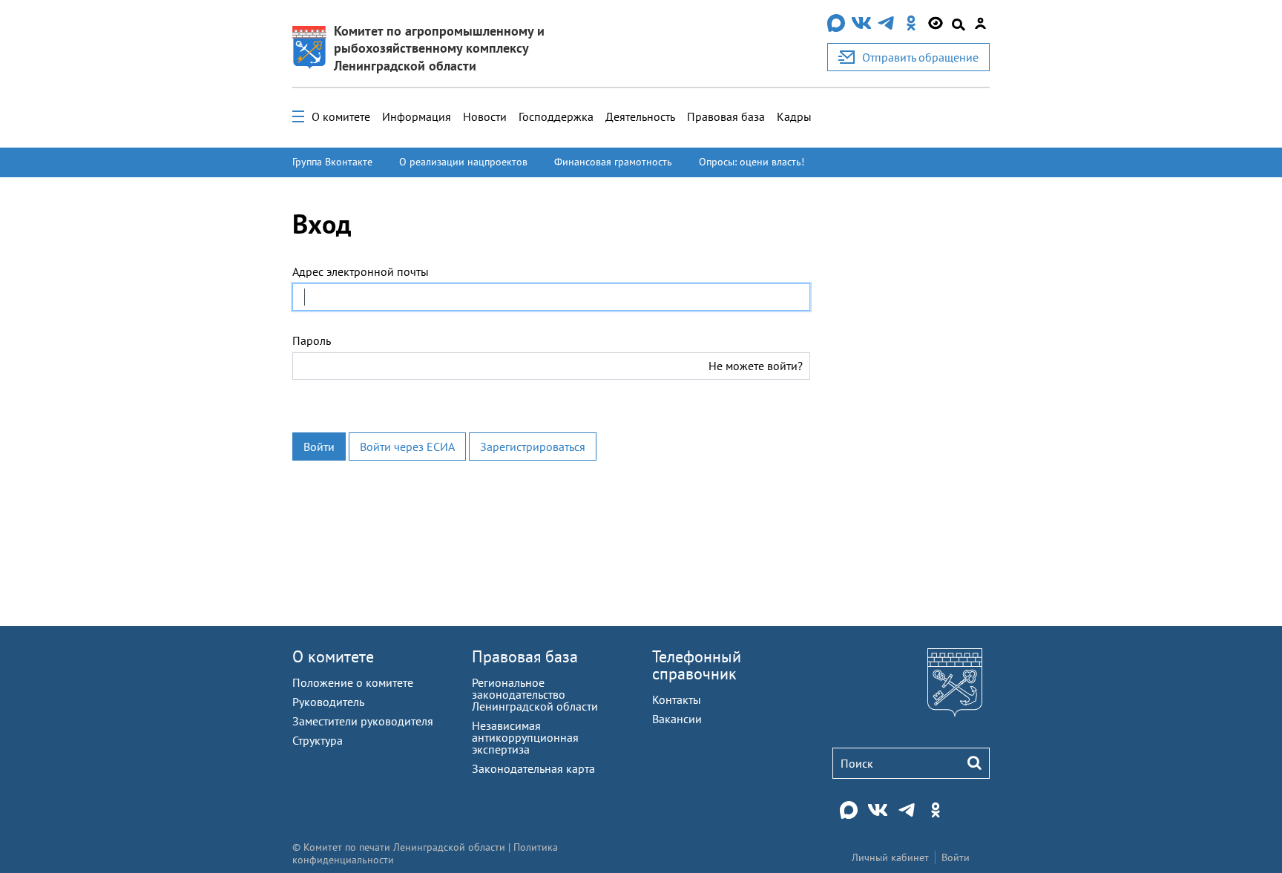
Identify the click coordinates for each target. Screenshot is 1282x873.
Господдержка (556, 116)
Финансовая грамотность (613, 161)
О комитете (341, 116)
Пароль (311, 340)
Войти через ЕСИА (407, 446)
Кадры (794, 116)
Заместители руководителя (362, 721)
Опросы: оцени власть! (751, 161)
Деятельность (640, 116)
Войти (319, 446)
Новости (485, 116)
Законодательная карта (533, 768)
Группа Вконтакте (332, 161)
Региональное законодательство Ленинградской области (535, 694)
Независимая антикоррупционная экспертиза (525, 737)
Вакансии (677, 718)
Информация (416, 116)
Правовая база (726, 116)
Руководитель (328, 701)
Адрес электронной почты (360, 271)
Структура (317, 740)
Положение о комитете (352, 682)
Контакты (676, 699)
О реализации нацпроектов (463, 161)
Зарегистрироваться (532, 446)
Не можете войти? (756, 365)
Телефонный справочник (696, 665)
